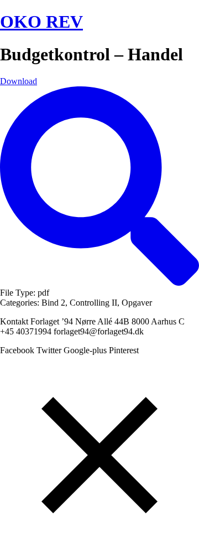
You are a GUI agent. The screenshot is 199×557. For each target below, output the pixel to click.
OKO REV (41, 22)
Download (18, 81)
